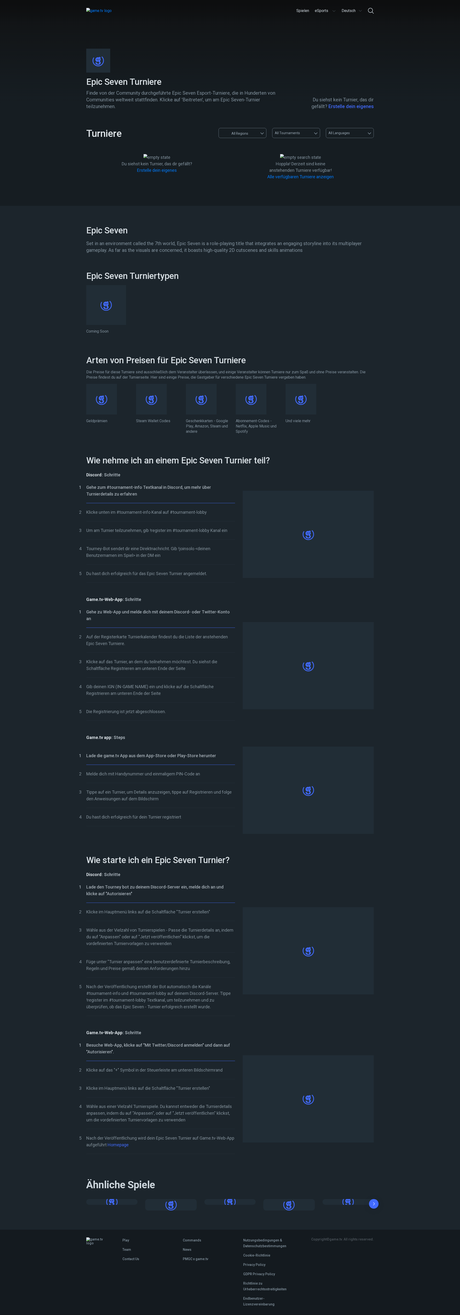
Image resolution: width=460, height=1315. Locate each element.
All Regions (239, 133)
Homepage (118, 1144)
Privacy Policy (254, 1265)
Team (126, 1250)
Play (125, 1240)
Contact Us (130, 1259)
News (187, 1250)
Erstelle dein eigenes (351, 106)
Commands (192, 1240)
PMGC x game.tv (195, 1259)
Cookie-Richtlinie (256, 1255)
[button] (373, 1204)
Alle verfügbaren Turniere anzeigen (300, 176)
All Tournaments (287, 133)
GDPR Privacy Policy (259, 1274)
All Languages (339, 133)
